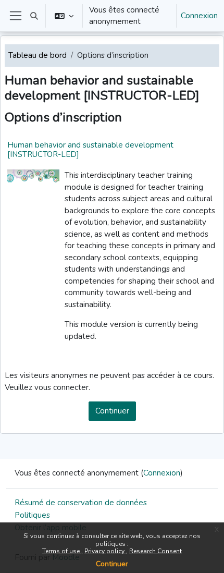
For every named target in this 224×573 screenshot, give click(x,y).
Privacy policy (105, 551)
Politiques (32, 515)
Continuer (112, 564)
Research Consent (155, 551)
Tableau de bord (37, 55)
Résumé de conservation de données (81, 502)
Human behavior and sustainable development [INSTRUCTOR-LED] (90, 150)
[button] (34, 15)
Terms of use (61, 551)
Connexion (199, 15)
